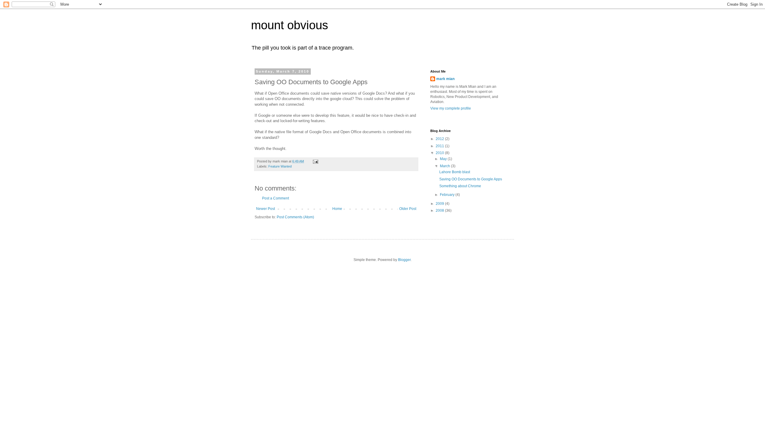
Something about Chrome (460, 186)
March (445, 166)
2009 (440, 204)
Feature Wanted (280, 166)
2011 (440, 146)
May (444, 159)
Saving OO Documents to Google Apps (470, 179)
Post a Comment (275, 198)
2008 (440, 210)
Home (337, 209)
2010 (440, 153)
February (447, 195)
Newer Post (265, 209)
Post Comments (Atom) (295, 217)
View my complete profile (450, 108)
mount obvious (289, 25)
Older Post (407, 209)
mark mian (445, 79)
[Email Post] (315, 161)
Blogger (404, 260)
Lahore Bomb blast (454, 172)
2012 (440, 139)
